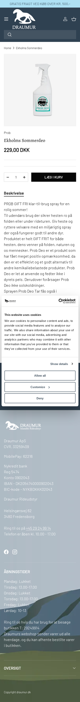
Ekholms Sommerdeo (29, 48)
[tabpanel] (40, 275)
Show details (59, 364)
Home (7, 48)
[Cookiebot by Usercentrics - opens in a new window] (59, 301)
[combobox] (40, 34)
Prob (7, 132)
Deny (40, 398)
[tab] (14, 193)
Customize (37, 387)
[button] (74, 19)
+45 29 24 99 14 (38, 528)
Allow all (40, 375)
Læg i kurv (53, 177)
